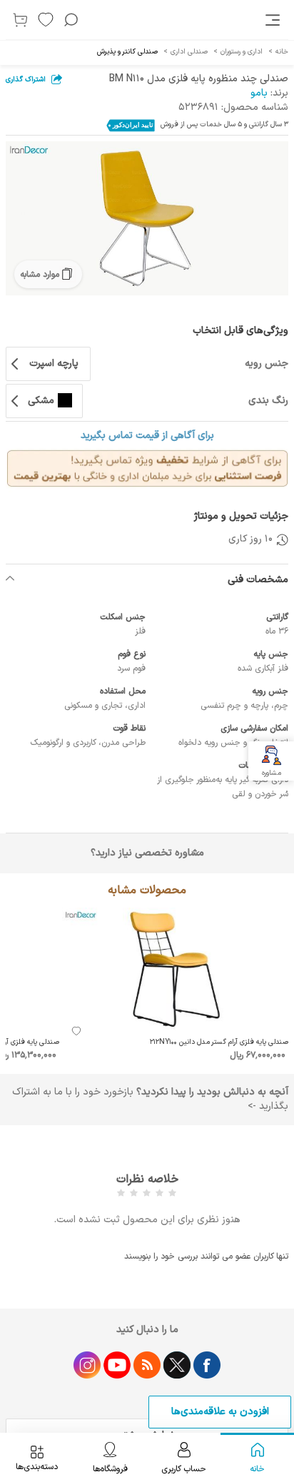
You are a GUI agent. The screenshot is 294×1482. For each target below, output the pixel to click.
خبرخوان (147, 1365)
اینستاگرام (87, 1365)
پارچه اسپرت (53, 363)
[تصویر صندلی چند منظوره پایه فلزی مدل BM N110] (147, 218)
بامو (259, 93)
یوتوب (117, 1365)
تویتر (177, 1365)
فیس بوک (206, 1365)
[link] (274, 20)
